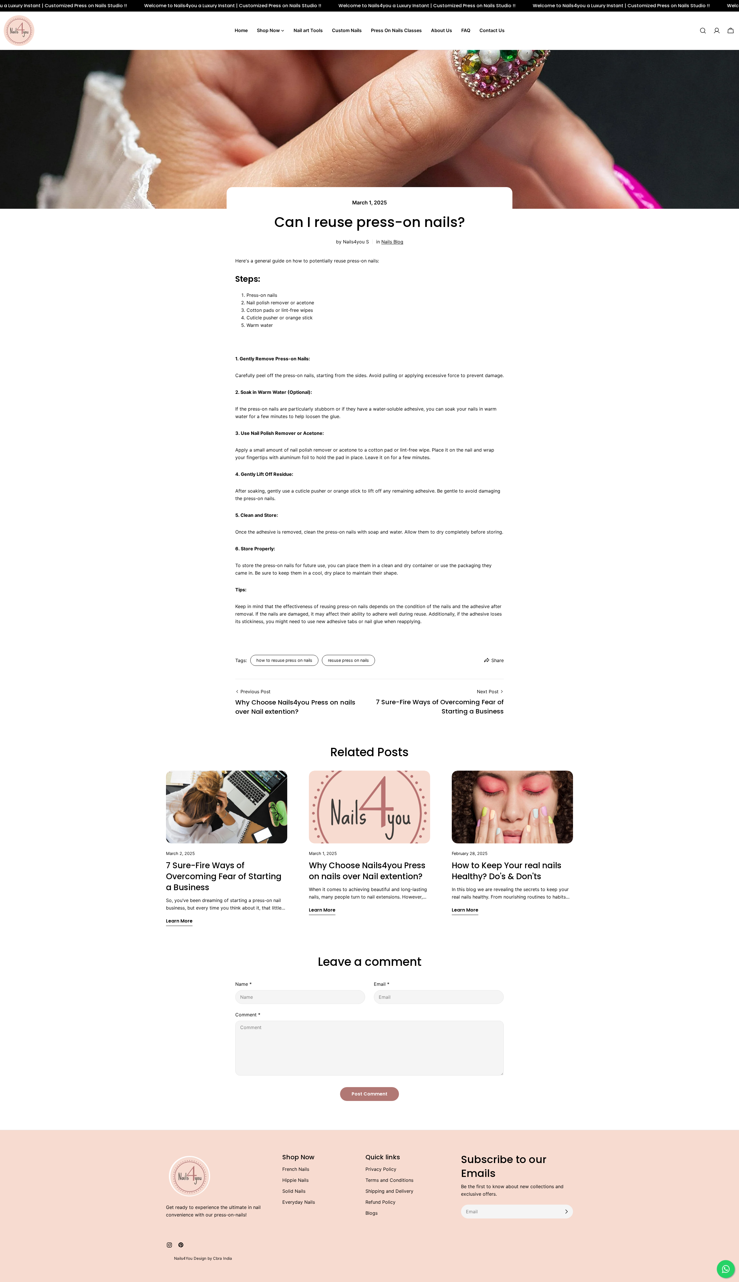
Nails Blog (392, 242)
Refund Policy (380, 1202)
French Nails (295, 1169)
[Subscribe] (566, 1211)
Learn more (179, 921)
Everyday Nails (298, 1202)
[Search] (703, 30)
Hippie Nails (295, 1180)
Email (381, 984)
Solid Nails (293, 1191)
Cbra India (222, 1258)
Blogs (371, 1213)
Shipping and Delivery (389, 1191)
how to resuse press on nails (284, 660)
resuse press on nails (348, 660)
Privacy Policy (380, 1169)
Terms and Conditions (389, 1180)
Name (243, 984)
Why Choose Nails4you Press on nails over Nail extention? (367, 871)
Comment (247, 1015)
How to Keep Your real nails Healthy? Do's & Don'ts (506, 871)
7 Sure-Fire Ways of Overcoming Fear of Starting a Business (223, 876)
